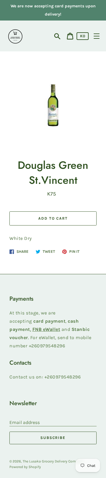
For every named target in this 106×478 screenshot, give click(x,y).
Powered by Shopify (25, 467)
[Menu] (96, 36)
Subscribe (53, 437)
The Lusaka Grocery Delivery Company (53, 461)
